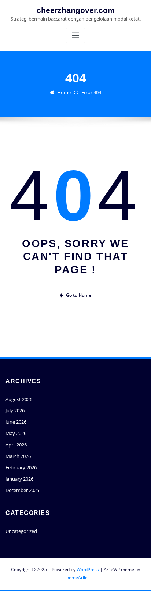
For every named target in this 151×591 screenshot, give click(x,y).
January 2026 (19, 479)
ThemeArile (76, 577)
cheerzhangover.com (76, 10)
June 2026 (15, 422)
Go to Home (78, 295)
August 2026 (18, 399)
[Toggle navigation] (75, 35)
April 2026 (16, 444)
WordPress (88, 569)
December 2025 (22, 490)
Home (64, 92)
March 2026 (18, 456)
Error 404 (91, 92)
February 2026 (21, 467)
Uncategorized (21, 531)
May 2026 (15, 433)
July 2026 (15, 410)
